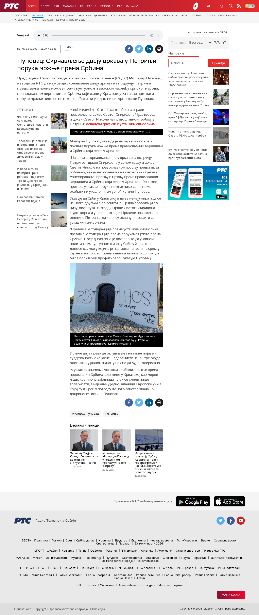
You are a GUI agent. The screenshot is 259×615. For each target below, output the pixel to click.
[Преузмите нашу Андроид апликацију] (193, 501)
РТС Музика (205, 568)
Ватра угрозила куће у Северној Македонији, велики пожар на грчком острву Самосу (32, 221)
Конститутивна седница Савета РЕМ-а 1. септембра (187, 133)
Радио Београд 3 (98, 575)
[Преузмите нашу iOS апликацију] (229, 501)
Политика (22, 15)
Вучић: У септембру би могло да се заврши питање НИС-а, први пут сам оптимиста (188, 153)
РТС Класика (146, 568)
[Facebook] (129, 49)
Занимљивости (56, 557)
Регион (37, 15)
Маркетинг (107, 585)
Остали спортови (188, 550)
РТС (119, 6)
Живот (37, 557)
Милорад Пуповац (85, 414)
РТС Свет (69, 568)
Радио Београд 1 (42, 575)
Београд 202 (123, 575)
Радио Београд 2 (70, 575)
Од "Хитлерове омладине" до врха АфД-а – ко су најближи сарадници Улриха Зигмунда (188, 117)
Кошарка (68, 550)
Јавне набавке (128, 585)
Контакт (90, 585)
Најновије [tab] (176, 53)
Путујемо (112, 557)
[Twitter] (139, 49)
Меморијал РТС (214, 550)
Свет (49, 15)
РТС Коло (166, 568)
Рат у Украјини (167, 15)
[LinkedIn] (149, 49)
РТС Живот (125, 568)
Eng (220, 6)
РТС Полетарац (229, 568)
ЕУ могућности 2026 (70, 19)
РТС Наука (87, 568)
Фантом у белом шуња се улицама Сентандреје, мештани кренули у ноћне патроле (32, 124)
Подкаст (47, 19)
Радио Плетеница (148, 575)
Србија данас (65, 15)
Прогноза (179, 43)
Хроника (85, 15)
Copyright (39, 609)
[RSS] (239, 6)
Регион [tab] (25, 109)
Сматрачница (228, 15)
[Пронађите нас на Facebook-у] (231, 521)
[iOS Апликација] (198, 183)
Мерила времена (141, 15)
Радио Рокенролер (177, 575)
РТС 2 (42, 568)
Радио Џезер (123, 578)
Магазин (69, 6)
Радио (91, 6)
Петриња (111, 414)
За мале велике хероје (117, 561)
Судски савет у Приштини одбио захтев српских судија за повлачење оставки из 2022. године (188, 79)
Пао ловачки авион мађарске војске (30, 199)
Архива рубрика (26, 19)
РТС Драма (106, 568)
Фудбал (52, 550)
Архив (140, 578)
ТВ (81, 6)
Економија (117, 15)
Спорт (45, 6)
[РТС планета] (196, 6)
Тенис (82, 550)
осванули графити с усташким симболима (120, 124)
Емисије (106, 6)
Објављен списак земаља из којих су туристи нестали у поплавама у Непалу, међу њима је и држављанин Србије (188, 99)
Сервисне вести (203, 15)
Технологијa (93, 557)
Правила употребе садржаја (68, 609)
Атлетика (147, 550)
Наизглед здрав (148, 561)
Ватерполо (129, 550)
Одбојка (96, 550)
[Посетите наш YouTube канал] (241, 521)
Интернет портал (171, 585)
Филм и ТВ (170, 557)
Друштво (100, 15)
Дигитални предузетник (227, 557)
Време (184, 15)
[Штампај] (159, 49)
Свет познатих (132, 557)
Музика (76, 557)
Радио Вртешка (229, 575)
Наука (185, 557)
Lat (207, 6)
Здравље (152, 557)
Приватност (22, 609)
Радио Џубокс (204, 575)
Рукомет (111, 550)
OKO (56, 6)
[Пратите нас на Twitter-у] (221, 521)
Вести (32, 6)
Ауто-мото (164, 550)
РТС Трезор (185, 568)
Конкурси (148, 585)
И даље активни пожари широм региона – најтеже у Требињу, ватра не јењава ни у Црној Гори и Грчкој (32, 178)
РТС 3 (54, 568)
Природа (200, 557)
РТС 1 (30, 568)
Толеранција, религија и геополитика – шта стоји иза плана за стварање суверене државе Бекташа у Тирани (32, 150)
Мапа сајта (231, 595)
